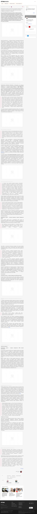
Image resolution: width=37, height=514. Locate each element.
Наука (2, 3)
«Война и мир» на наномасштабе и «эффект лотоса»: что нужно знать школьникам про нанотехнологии (12, 494)
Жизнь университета (19, 3)
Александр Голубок (9, 482)
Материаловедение (18, 475)
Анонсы (27, 7)
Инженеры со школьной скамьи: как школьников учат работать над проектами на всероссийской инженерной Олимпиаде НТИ (19, 495)
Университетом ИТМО (10, 510)
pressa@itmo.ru (20, 507)
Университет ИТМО (6, 511)
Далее (34, 12)
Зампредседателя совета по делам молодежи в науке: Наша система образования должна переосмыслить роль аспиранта (5, 495)
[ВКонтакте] (22, 6)
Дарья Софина (18, 471)
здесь (9, 327)
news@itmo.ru (30, 23)
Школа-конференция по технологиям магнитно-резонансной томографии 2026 (30, 9)
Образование (6, 3)
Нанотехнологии (9, 475)
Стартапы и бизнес (12, 3)
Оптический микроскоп (9, 478)
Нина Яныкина (17, 482)
